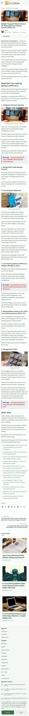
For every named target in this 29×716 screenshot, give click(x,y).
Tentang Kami (4, 631)
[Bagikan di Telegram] (18, 507)
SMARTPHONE (16, 32)
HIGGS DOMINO (5, 650)
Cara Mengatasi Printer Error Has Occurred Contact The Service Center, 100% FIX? (14, 482)
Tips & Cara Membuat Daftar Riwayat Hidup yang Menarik (14, 685)
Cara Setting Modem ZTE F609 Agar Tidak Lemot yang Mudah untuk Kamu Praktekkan (15, 447)
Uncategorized (5, 678)
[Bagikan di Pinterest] (12, 507)
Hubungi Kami (4, 634)
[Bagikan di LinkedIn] (8, 507)
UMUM (3, 675)
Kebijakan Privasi (5, 637)
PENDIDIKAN (4, 662)
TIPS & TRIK (4, 672)
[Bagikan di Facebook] (2, 507)
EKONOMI (3, 643)
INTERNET (3, 653)
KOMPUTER (4, 659)
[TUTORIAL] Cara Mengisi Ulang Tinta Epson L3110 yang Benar (15, 690)
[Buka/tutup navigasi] (2, 2)
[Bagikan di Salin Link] (24, 507)
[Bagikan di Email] (21, 507)
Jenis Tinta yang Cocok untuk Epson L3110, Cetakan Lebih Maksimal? (15, 694)
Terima (8, 712)
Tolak (21, 712)
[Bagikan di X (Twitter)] (5, 507)
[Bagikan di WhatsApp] (15, 507)
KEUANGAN (4, 656)
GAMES (3, 647)
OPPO (3, 60)
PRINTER (3, 666)
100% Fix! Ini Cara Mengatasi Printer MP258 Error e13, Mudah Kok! (16, 699)
